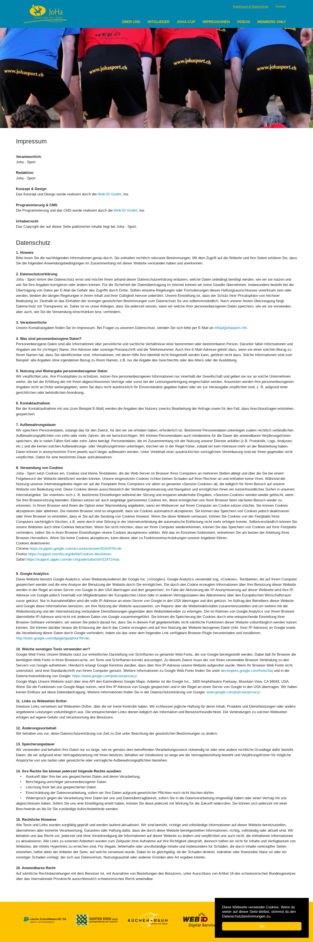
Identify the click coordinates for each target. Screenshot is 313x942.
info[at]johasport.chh (230, 328)
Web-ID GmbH (109, 194)
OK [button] (261, 926)
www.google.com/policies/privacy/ (233, 692)
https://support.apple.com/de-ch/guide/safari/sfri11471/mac (73, 559)
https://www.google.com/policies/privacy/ (104, 676)
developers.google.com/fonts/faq (247, 671)
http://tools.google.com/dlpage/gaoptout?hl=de (52, 638)
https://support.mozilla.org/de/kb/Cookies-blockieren (69, 554)
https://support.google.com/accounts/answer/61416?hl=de (75, 549)
